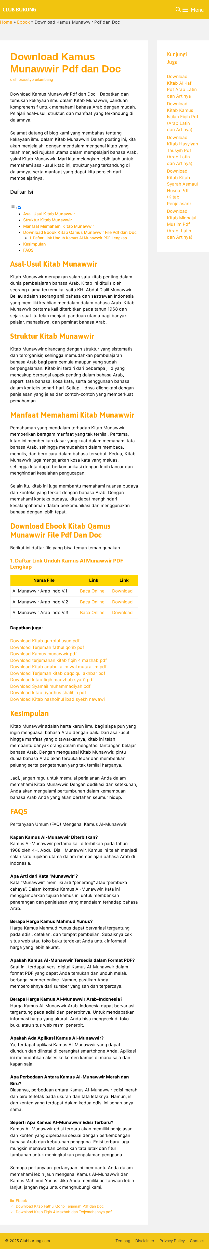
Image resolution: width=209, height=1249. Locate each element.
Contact (197, 1240)
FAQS (28, 250)
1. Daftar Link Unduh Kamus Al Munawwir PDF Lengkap (78, 238)
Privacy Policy (172, 1240)
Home (6, 22)
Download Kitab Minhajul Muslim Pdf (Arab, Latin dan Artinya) (181, 224)
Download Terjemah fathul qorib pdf (47, 647)
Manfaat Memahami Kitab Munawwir (58, 226)
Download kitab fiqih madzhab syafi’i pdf (52, 679)
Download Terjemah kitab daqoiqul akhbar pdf (57, 673)
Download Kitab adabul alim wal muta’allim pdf (58, 666)
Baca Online (92, 590)
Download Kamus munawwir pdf (43, 653)
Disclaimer (144, 1240)
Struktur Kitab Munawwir (47, 219)
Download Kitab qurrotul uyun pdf (45, 640)
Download (122, 590)
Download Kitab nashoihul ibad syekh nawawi (57, 699)
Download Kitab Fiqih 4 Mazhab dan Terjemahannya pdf (64, 1212)
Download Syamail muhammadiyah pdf (50, 686)
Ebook (23, 22)
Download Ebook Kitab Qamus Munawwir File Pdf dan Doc (80, 232)
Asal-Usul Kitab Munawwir (49, 213)
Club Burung (19, 9)
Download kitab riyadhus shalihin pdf (48, 692)
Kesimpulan (34, 244)
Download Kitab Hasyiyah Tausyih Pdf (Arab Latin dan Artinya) (182, 150)
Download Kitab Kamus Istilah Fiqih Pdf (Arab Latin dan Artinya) (182, 116)
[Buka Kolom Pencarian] (178, 9)
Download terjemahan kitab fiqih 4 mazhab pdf (58, 660)
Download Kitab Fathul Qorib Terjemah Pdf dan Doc (60, 1206)
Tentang (122, 1240)
